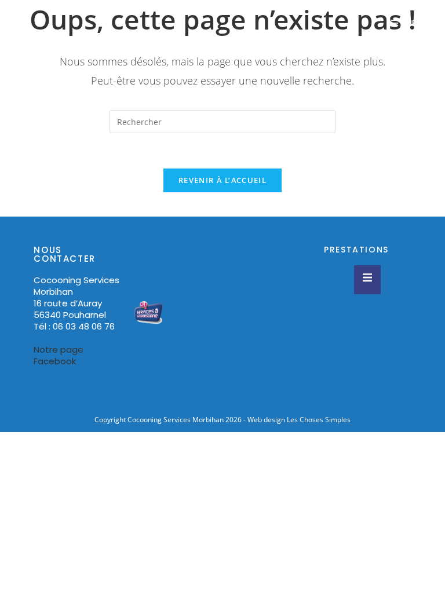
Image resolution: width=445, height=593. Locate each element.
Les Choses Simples (319, 419)
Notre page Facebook (58, 355)
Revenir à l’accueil (222, 180)
